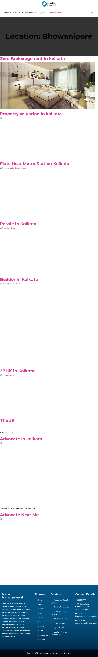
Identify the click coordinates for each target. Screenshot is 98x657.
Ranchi (40, 631)
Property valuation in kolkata (31, 113)
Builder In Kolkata (19, 279)
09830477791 (55, 12)
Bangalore (41, 639)
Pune (39, 622)
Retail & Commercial (61, 607)
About (40, 604)
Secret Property (10, 12)
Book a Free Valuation (27, 12)
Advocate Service (60, 619)
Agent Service (59, 628)
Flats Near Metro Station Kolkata (34, 163)
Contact (41, 609)
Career (40, 613)
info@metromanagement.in (86, 616)
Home (40, 600)
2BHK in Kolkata (17, 370)
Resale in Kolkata (18, 223)
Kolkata (40, 617)
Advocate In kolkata (21, 438)
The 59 (7, 420)
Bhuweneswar (43, 635)
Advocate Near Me (19, 514)
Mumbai (41, 626)
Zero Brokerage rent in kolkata (32, 58)
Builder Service (59, 623)
